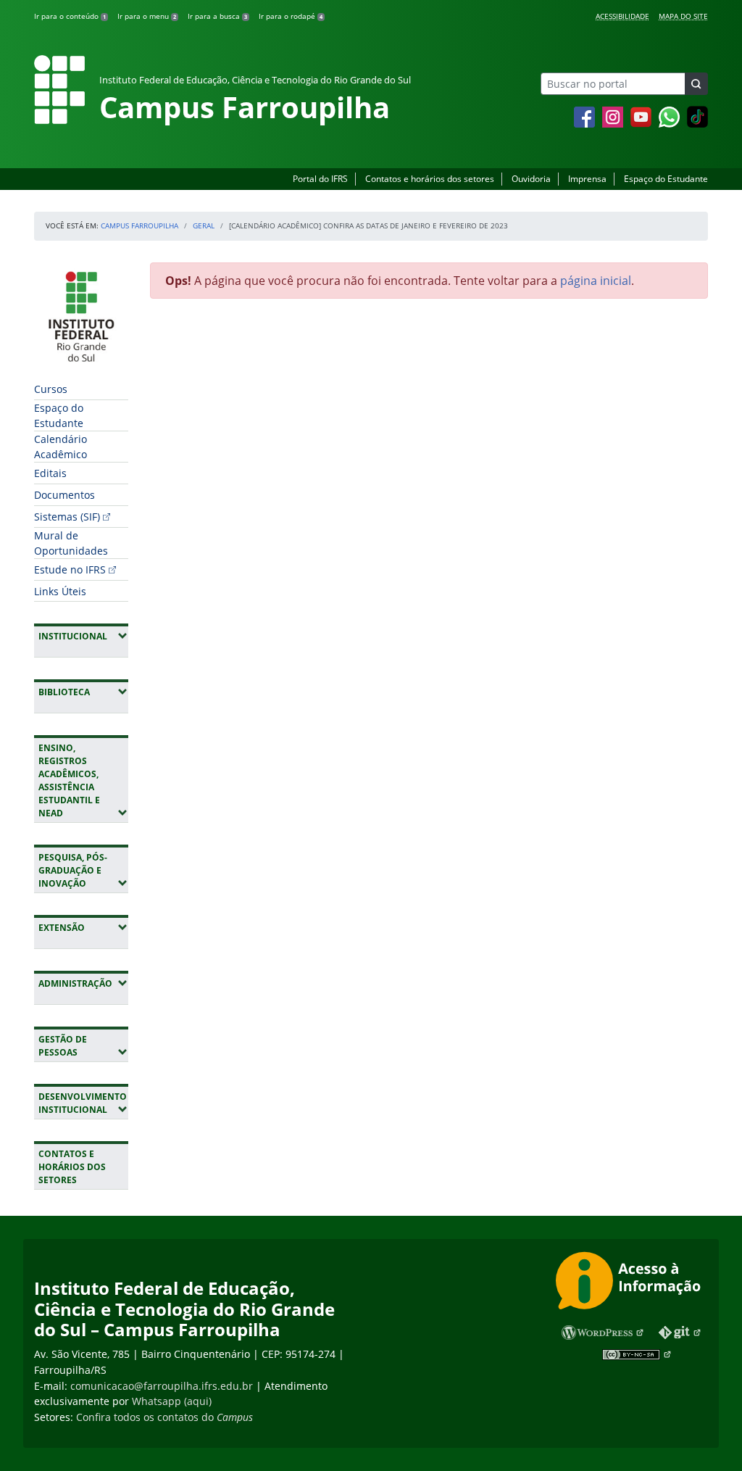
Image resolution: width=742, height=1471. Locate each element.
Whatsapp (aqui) (172, 1401)
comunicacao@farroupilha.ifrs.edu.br (161, 1386)
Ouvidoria (531, 179)
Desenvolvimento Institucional (83, 1103)
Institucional (83, 635)
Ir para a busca (217, 16)
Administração (83, 983)
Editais (50, 473)
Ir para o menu (146, 16)
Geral (203, 225)
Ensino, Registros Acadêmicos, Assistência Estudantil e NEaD (83, 780)
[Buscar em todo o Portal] (696, 83)
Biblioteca (83, 691)
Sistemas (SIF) (67, 516)
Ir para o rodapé (290, 16)
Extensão (83, 927)
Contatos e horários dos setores (429, 179)
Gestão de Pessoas (83, 1045)
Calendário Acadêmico (60, 446)
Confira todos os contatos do (164, 1417)
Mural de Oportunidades (71, 543)
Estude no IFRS (70, 569)
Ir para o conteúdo (70, 16)
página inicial (595, 281)
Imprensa (587, 179)
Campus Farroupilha (139, 225)
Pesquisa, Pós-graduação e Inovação (83, 870)
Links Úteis (60, 591)
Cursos (50, 389)
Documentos (64, 495)
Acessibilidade (622, 16)
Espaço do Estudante (666, 179)
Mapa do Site (683, 16)
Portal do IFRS (320, 179)
